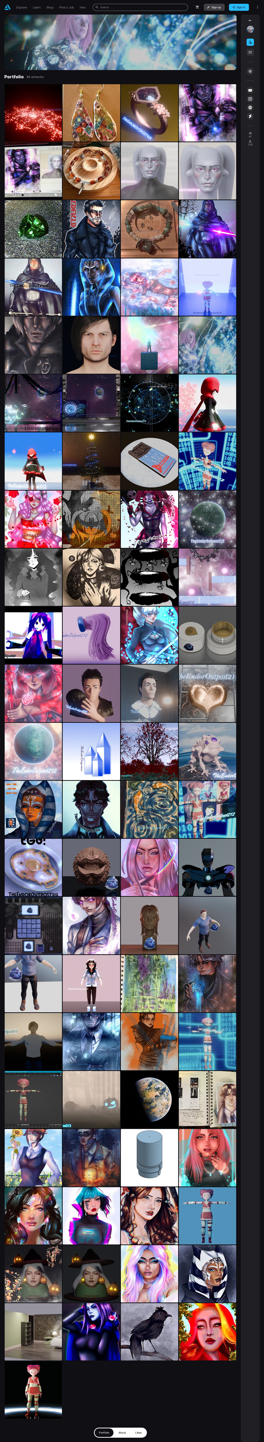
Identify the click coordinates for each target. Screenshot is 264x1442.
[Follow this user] (250, 42)
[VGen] (250, 71)
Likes (138, 1432)
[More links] (257, 7)
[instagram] (250, 99)
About (122, 1432)
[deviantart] (250, 116)
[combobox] (140, 7)
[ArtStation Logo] (7, 7)
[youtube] (250, 90)
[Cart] (197, 7)
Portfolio (104, 1432)
